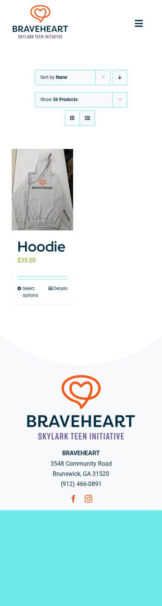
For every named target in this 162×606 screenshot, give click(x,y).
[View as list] (87, 118)
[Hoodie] (42, 189)
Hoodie (41, 246)
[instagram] (88, 499)
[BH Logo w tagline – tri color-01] (40, 6)
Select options (30, 292)
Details (60, 288)
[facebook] (73, 499)
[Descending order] (120, 77)
